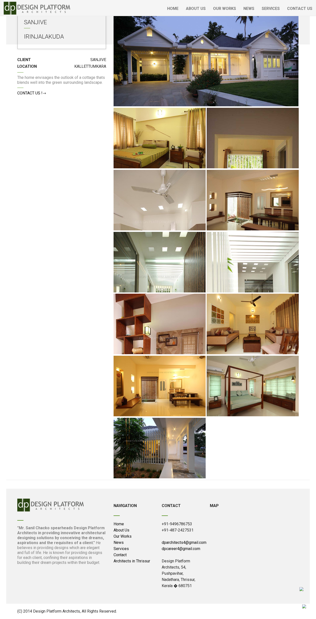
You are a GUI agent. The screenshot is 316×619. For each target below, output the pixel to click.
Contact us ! (29, 93)
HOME (172, 8)
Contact (120, 555)
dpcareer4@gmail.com (181, 548)
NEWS (248, 8)
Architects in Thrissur (132, 561)
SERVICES (271, 8)
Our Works (123, 536)
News (119, 542)
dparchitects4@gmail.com (184, 542)
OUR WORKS (224, 8)
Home (119, 524)
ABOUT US (196, 8)
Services (121, 548)
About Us (121, 530)
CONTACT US (299, 8)
